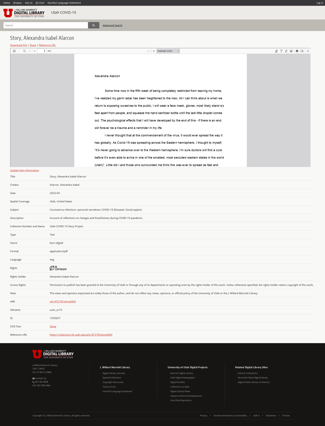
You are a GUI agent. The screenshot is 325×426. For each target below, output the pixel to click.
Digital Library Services (114, 373)
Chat (41, 2)
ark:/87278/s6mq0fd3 (63, 301)
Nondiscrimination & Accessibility (230, 415)
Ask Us (28, 2)
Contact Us (40, 378)
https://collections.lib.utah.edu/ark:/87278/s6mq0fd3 (81, 334)
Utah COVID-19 (63, 12)
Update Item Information (24, 170)
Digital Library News (180, 391)
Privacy (203, 415)
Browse (17, 2)
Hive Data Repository (181, 400)
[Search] (93, 25)
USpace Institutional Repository (186, 395)
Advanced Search (112, 25)
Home (6, 2)
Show (53, 326)
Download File (18, 45)
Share (33, 45)
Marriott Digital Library (181, 373)
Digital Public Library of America (253, 382)
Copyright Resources (113, 382)
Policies (286, 415)
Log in (320, 2)
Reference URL (47, 45)
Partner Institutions (248, 373)
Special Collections (112, 377)
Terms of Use (109, 386)
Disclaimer (271, 415)
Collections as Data (179, 386)
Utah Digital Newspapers (182, 377)
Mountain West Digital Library (253, 377)
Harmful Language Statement (64, 2)
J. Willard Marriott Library (45, 365)
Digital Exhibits (177, 382)
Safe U (256, 415)
